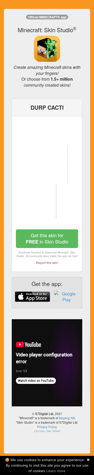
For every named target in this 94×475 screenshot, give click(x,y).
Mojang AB (67, 418)
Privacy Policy (47, 426)
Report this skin (47, 262)
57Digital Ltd (44, 413)
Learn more (56, 471)
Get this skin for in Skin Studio (47, 238)
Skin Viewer (53, 431)
